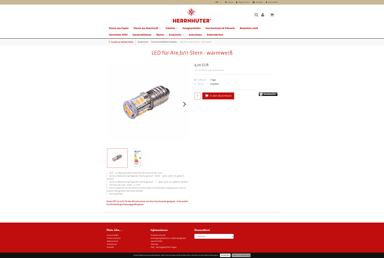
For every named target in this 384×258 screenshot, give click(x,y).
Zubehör (170, 28)
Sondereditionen (142, 34)
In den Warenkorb (221, 95)
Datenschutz (112, 241)
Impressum (112, 244)
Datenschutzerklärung (241, 255)
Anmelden (273, 2)
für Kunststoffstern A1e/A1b (164, 42)
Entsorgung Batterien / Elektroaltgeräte (168, 238)
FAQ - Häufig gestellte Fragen (164, 247)
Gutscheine (195, 34)
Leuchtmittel (156, 241)
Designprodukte (192, 28)
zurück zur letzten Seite (122, 42)
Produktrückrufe (158, 235)
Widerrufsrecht (114, 238)
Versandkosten (218, 70)
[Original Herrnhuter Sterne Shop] (192, 14)
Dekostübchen (215, 34)
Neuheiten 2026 (249, 28)
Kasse (230, 2)
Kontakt (259, 2)
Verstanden (225, 255)
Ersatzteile (175, 34)
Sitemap (154, 244)
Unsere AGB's (113, 235)
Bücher (160, 34)
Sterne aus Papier (119, 28)
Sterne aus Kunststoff (146, 28)
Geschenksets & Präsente (220, 28)
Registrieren (244, 2)
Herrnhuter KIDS (118, 34)
